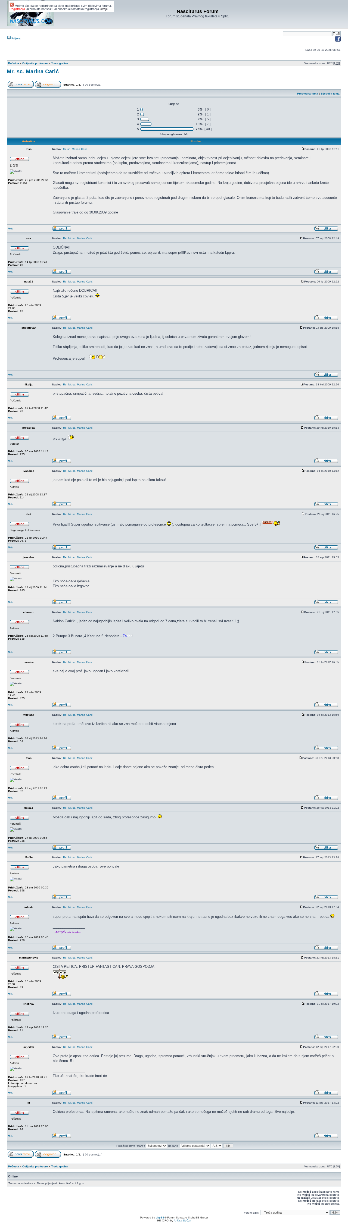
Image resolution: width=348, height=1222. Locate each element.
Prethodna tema (307, 93)
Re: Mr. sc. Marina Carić (77, 238)
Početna (13, 63)
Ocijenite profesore (35, 63)
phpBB (160, 1217)
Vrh (10, 228)
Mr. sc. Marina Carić (33, 71)
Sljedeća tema (330, 93)
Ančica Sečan (182, 1220)
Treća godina (59, 63)
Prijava (15, 38)
